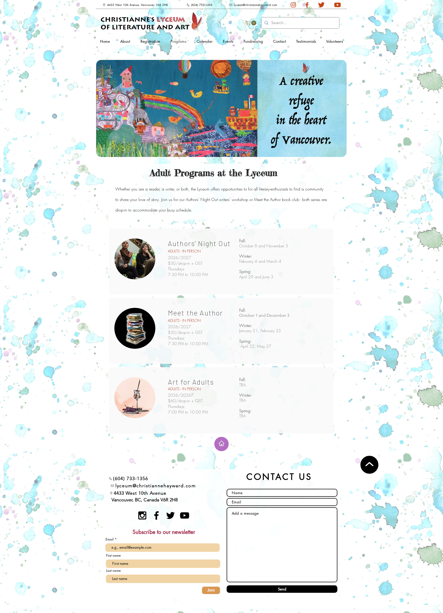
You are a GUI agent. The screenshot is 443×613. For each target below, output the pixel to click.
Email (110, 539)
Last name (113, 570)
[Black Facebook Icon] (156, 515)
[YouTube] (184, 515)
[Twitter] (170, 515)
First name (113, 555)
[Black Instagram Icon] (142, 515)
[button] (251, 22)
